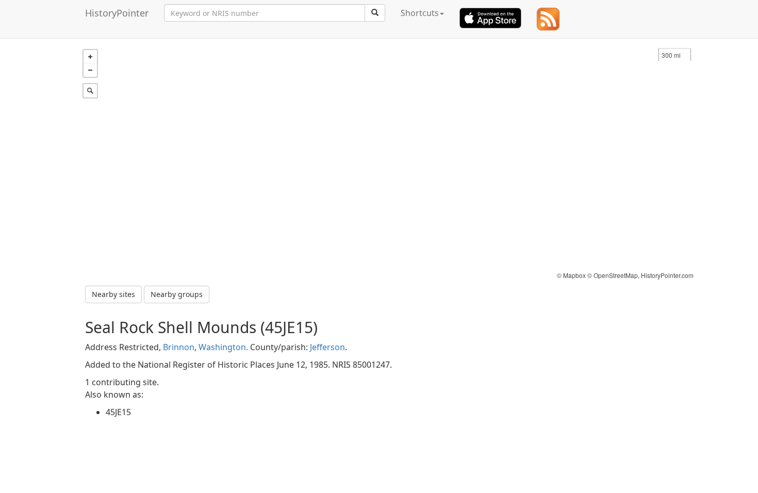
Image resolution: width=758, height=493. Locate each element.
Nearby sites (113, 294)
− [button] (90, 70)
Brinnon (178, 347)
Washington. (223, 347)
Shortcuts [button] (420, 13)
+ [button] (90, 56)
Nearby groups (177, 294)
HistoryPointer (117, 13)
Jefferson (327, 347)
